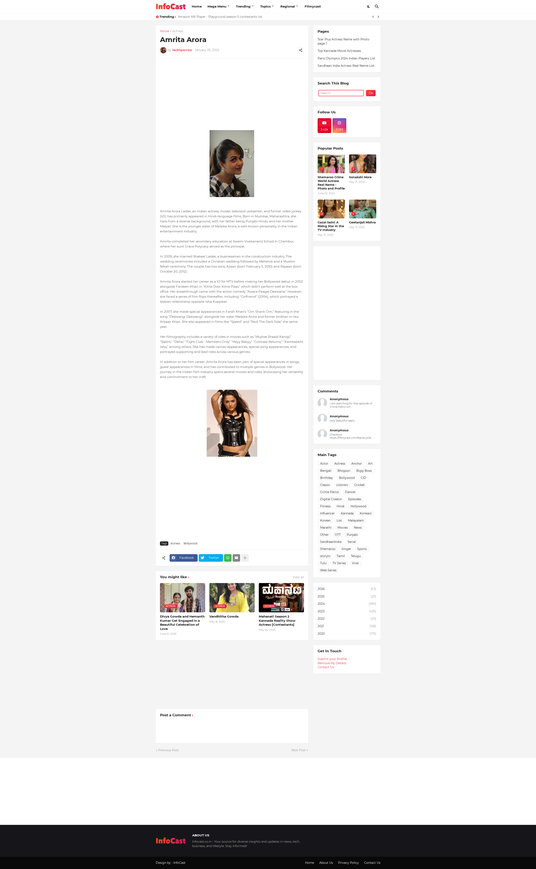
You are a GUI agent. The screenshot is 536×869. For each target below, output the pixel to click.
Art (370, 463)
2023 (347, 611)
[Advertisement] (232, 91)
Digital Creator (331, 499)
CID (363, 478)
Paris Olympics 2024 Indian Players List (346, 58)
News (358, 527)
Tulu (323, 563)
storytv (325, 556)
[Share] (300, 50)
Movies (343, 527)
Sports (362, 549)
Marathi (325, 527)
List (339, 520)
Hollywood (358, 506)
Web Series (328, 570)
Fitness (325, 506)
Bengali (325, 471)
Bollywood (190, 543)
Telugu (356, 556)
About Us (326, 863)
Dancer (350, 492)
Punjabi (352, 535)
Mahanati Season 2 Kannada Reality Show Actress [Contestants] (277, 620)
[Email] (236, 558)
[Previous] (373, 17)
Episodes (354, 499)
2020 (347, 634)
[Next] (378, 17)
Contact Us (326, 667)
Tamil (341, 556)
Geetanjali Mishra (362, 222)
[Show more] (245, 558)
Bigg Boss (364, 471)
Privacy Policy (348, 863)
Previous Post (168, 750)
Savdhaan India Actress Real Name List (346, 66)
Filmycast (313, 6)
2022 (347, 618)
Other (324, 535)
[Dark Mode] (368, 6)
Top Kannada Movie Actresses (339, 51)
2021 (347, 626)
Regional (287, 6)
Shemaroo (327, 549)
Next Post (298, 750)
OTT (338, 535)
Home (197, 6)
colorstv (342, 485)
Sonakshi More (360, 177)
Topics (265, 6)
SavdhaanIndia (330, 542)
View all (298, 577)
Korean (325, 520)
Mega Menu (216, 6)
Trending (243, 6)
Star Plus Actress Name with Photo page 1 (343, 41)
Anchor (356, 463)
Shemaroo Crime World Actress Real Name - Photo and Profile (331, 183)
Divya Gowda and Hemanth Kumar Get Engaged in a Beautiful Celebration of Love (182, 622)
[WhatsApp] (228, 558)
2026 (347, 589)
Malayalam (356, 520)
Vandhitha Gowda (223, 616)
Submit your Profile (332, 659)
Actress (177, 31)
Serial (352, 542)
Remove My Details (332, 663)
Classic (325, 485)
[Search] (376, 6)
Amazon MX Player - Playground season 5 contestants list (220, 17)
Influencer (327, 513)
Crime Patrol (329, 492)
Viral (355, 563)
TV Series (339, 563)
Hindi (340, 506)
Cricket (359, 485)
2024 (347, 604)
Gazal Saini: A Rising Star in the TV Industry (331, 226)
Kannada (347, 513)
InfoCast (179, 863)
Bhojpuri (344, 471)
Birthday (326, 478)
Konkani (366, 513)
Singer (346, 549)
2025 (347, 596)
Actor (324, 463)
